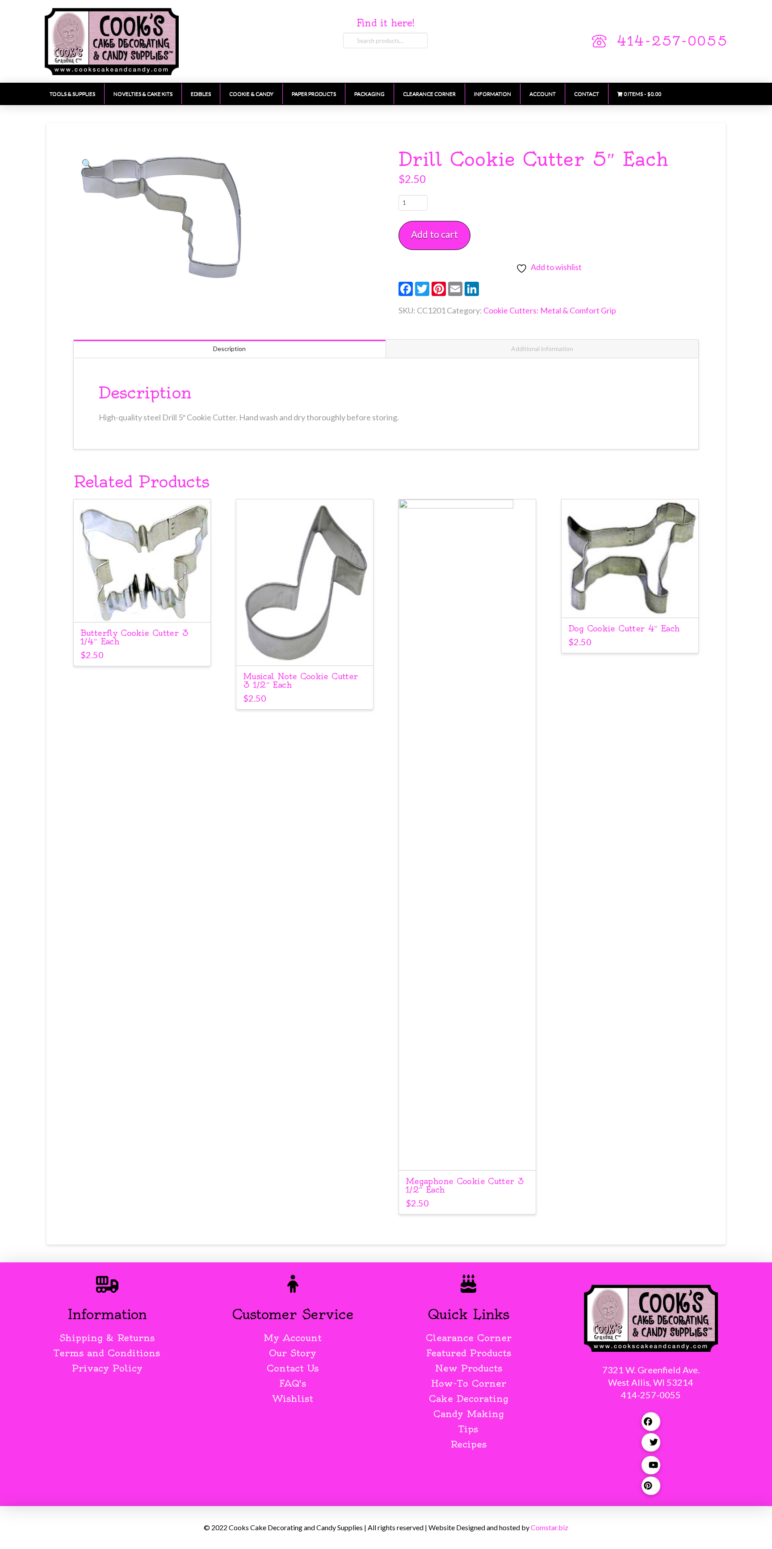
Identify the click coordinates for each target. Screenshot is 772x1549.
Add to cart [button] (142, 607)
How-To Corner (468, 1383)
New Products (468, 1368)
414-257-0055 (672, 41)
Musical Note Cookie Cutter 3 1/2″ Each (300, 680)
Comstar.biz (549, 1527)
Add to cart (434, 234)
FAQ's (292, 1383)
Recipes (468, 1444)
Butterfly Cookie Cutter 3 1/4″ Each (134, 637)
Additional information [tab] (542, 348)
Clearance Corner (469, 1337)
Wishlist (293, 1398)
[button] (87, 164)
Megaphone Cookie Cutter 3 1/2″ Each (465, 1185)
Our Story (292, 1353)
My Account (293, 1337)
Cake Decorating (468, 1398)
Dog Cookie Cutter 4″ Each (624, 628)
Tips (468, 1429)
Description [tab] (229, 348)
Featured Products (468, 1353)
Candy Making (468, 1413)
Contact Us (293, 1368)
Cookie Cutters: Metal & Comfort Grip (549, 310)
